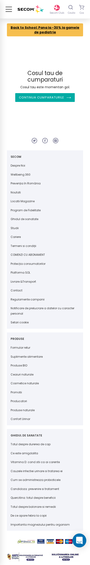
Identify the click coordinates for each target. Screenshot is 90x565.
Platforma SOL (20, 273)
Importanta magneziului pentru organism (40, 525)
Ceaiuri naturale (22, 374)
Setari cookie (20, 322)
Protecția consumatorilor (28, 264)
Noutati (16, 192)
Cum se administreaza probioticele (35, 480)
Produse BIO (19, 365)
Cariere (16, 237)
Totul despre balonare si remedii (33, 507)
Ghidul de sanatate (24, 219)
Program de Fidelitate (26, 210)
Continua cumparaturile (41, 97)
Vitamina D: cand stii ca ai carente (35, 462)
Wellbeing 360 (20, 175)
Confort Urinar (20, 419)
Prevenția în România (26, 183)
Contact (16, 290)
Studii (15, 228)
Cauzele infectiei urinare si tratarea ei (37, 471)
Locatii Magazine (23, 201)
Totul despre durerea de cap (31, 444)
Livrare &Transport (23, 282)
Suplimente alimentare (27, 357)
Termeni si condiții (23, 246)
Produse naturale (23, 410)
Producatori (19, 401)
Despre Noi (18, 165)
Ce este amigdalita (24, 453)
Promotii (16, 392)
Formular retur (20, 348)
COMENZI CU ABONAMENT (28, 255)
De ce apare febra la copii (29, 516)
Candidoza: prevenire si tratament (35, 489)
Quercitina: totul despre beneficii (33, 498)
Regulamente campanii (28, 299)
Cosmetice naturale (25, 383)
